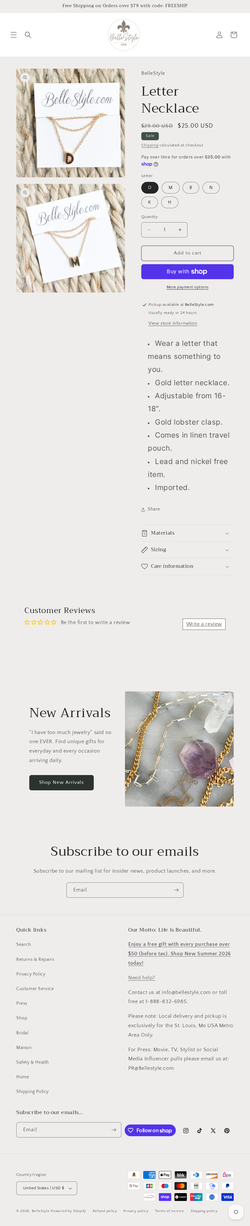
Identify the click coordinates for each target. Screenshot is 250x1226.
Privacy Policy (30, 974)
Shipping (150, 145)
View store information (172, 323)
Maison (24, 1047)
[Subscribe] (176, 890)
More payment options (188, 287)
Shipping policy (204, 1211)
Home (22, 1077)
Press (21, 1003)
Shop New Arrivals (61, 782)
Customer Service (35, 988)
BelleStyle (41, 1211)
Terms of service (169, 1211)
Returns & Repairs (35, 959)
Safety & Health (32, 1062)
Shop (21, 1018)
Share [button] (154, 509)
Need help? (141, 978)
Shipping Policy (32, 1091)
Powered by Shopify (68, 1211)
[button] (14, 35)
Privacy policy (135, 1211)
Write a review (204, 624)
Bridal (22, 1033)
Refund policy (105, 1211)
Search (23, 944)
